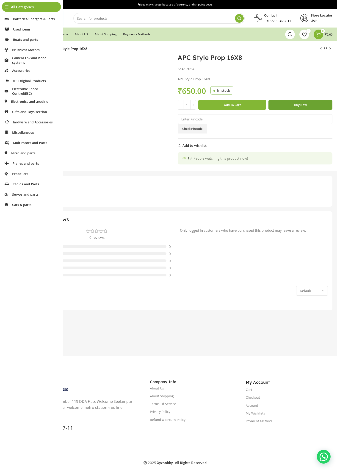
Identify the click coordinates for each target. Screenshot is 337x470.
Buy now (300, 105)
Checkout (253, 397)
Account (252, 405)
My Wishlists (255, 413)
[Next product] (330, 49)
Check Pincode (192, 129)
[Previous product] (321, 49)
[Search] (239, 18)
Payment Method (259, 421)
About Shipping (162, 396)
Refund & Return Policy (167, 419)
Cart (249, 389)
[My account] (290, 34)
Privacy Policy (160, 411)
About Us (157, 388)
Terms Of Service (163, 404)
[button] (324, 457)
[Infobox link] (316, 18)
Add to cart (232, 105)
